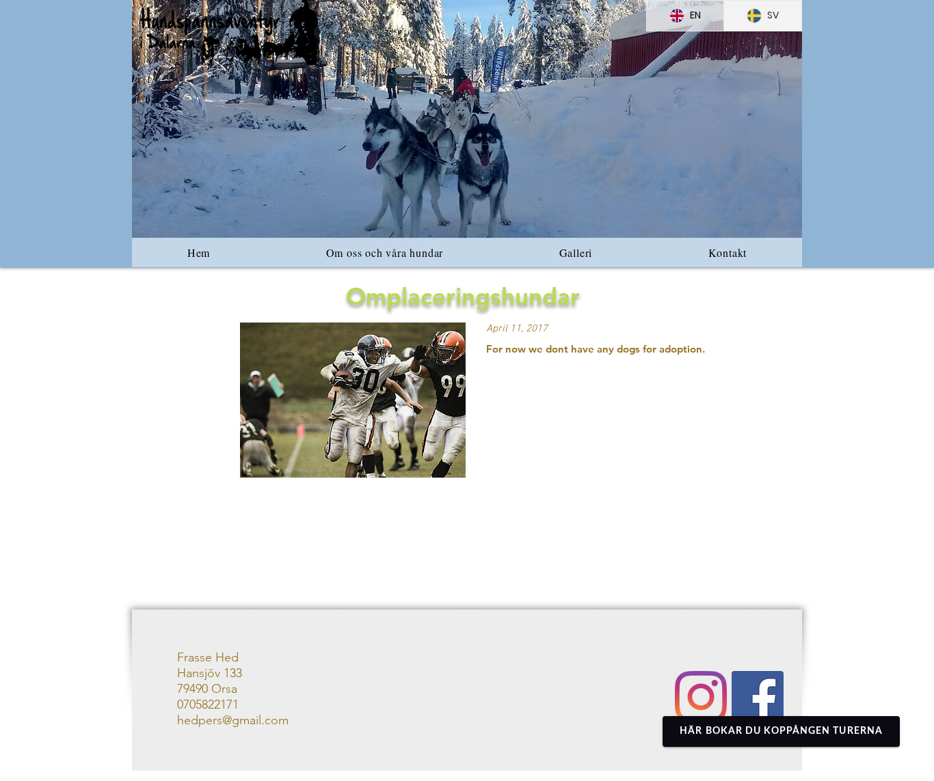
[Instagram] (701, 697)
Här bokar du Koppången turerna (781, 731)
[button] (467, 119)
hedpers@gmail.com (233, 720)
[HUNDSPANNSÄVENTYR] (758, 697)
